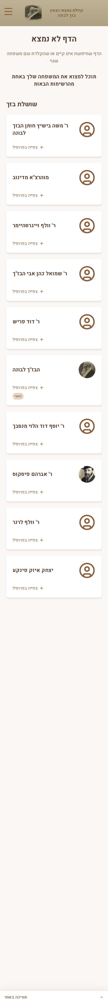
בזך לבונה (67, 15)
